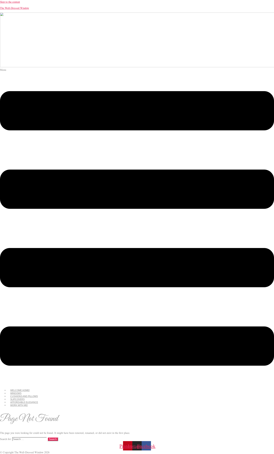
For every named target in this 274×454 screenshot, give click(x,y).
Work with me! (19, 405)
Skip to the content (10, 2)
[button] (137, 227)
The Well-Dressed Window (14, 8)
